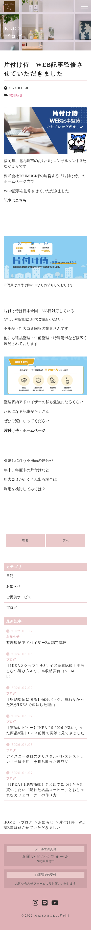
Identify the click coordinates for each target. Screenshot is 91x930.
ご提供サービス (18, 597)
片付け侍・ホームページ (25, 430)
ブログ (11, 608)
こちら (21, 200)
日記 (9, 576)
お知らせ (16, 95)
